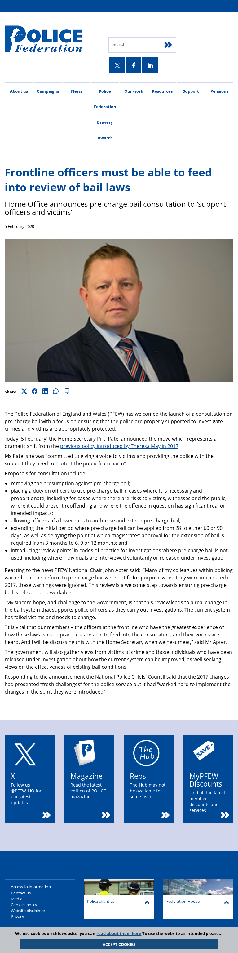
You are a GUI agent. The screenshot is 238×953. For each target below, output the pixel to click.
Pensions (219, 91)
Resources (162, 91)
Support (191, 91)
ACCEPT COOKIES (119, 944)
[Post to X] (24, 391)
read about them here (118, 933)
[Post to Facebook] (34, 391)
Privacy (17, 916)
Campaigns (48, 91)
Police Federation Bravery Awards (105, 114)
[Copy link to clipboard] (66, 391)
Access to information (31, 886)
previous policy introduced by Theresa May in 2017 (119, 446)
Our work (133, 91)
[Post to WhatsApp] (56, 391)
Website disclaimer (28, 910)
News (76, 91)
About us (19, 91)
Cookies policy (24, 904)
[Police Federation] (52, 39)
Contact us (21, 893)
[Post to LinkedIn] (45, 391)
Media (16, 899)
